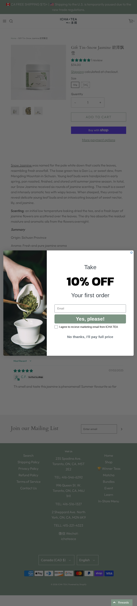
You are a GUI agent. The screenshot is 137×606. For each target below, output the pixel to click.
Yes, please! (90, 319)
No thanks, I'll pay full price (90, 337)
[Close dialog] (131, 252)
